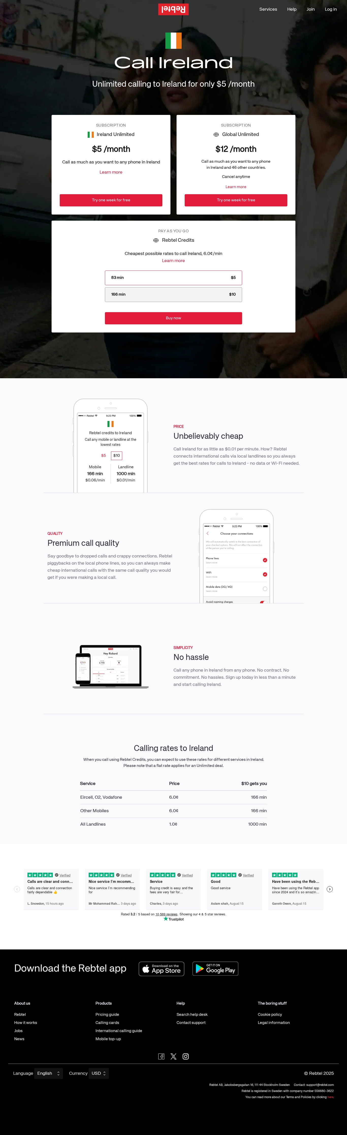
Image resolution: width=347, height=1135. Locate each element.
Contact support (191, 1023)
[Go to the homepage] (173, 10)
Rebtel (20, 1015)
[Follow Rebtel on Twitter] (173, 1056)
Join (311, 9)
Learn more (111, 172)
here (330, 1097)
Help (291, 9)
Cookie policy (270, 1015)
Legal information (274, 1023)
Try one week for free (111, 200)
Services (268, 9)
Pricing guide (107, 1015)
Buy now (173, 318)
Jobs (18, 1031)
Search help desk (192, 1015)
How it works (25, 1023)
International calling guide (119, 1031)
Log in (331, 9)
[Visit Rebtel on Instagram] (186, 1056)
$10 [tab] (116, 456)
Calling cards (107, 1023)
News (19, 1039)
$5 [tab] (103, 456)
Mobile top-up (108, 1039)
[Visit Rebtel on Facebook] (161, 1056)
